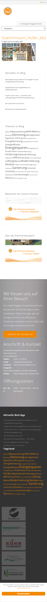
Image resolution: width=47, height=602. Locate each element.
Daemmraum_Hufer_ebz (24, 37)
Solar (36, 171)
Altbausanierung (18, 131)
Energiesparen (16, 147)
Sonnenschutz (33, 175)
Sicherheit (10, 171)
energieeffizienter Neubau (30, 141)
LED (31, 158)
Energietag (31, 148)
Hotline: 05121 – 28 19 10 (41, 2)
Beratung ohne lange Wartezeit (15, 109)
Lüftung (9, 161)
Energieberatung (13, 141)
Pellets (17, 165)
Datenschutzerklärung (24, 588)
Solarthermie (9, 175)
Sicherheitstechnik (20, 171)
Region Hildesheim (22, 484)
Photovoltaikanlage (26, 165)
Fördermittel (10, 151)
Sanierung (19, 167)
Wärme (9, 177)
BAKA (34, 131)
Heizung (31, 154)
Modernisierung (30, 161)
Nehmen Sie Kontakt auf (20, 334)
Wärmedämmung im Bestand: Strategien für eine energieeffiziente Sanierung (21, 80)
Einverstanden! (23, 593)
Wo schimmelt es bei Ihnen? (14, 103)
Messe (17, 161)
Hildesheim (9, 158)
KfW (15, 157)
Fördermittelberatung (23, 151)
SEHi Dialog (30, 439)
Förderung (11, 154)
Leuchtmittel (36, 158)
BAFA (28, 131)
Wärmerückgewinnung (20, 178)
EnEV (36, 148)
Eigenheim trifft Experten (16, 138)
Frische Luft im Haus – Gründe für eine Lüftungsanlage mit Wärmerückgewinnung (19, 96)
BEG (39, 132)
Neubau (9, 164)
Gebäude (22, 154)
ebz (27, 135)
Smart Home (30, 172)
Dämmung (19, 135)
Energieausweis (31, 138)
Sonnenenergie (21, 174)
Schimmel (31, 168)
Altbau (7, 132)
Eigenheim (35, 135)
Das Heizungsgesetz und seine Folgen (16, 442)
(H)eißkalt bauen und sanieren (14, 445)
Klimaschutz (23, 157)
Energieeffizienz (12, 144)
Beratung (8, 135)
